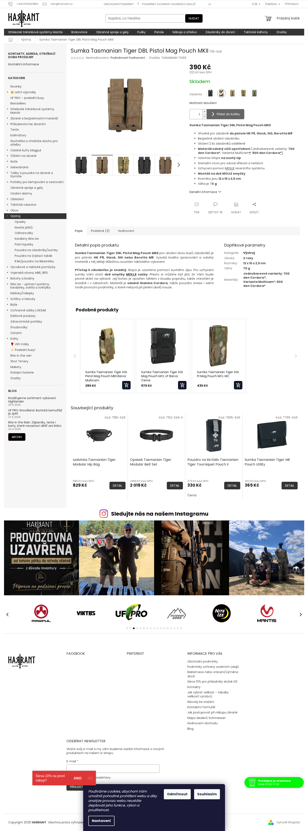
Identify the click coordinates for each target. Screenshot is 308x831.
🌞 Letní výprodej (23, 92)
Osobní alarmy (21, 193)
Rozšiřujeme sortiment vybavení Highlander (32, 400)
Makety (15, 367)
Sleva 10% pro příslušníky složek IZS (212, 681)
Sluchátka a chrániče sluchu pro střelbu (34, 143)
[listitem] (107, 356)
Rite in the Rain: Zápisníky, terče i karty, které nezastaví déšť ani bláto (34, 424)
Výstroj (15, 216)
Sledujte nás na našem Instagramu (160, 513)
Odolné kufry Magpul (25, 150)
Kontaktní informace (23, 64)
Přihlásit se (78, 787)
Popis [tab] (79, 231)
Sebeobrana (19, 167)
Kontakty (193, 687)
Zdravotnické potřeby (26, 321)
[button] (75, 356)
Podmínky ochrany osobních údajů (168, 4)
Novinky (16, 86)
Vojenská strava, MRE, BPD (29, 273)
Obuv (14, 210)
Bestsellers (18, 103)
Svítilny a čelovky (22, 299)
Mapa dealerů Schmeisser (206, 718)
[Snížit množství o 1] (204, 116)
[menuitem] (35, 32)
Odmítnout (177, 794)
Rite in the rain (21, 355)
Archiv (17, 437)
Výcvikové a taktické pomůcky (32, 267)
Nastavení (101, 820)
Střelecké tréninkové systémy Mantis (32, 111)
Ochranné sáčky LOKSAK (28, 310)
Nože (14, 161)
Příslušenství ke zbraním (28, 124)
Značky (15, 378)
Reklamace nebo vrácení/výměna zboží (212, 674)
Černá (191, 495)
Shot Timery (19, 361)
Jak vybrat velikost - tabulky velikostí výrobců (208, 694)
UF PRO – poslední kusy (27, 98)
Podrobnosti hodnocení (127, 58)
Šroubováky (19, 327)
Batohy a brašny (22, 278)
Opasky (20, 222)
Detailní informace (203, 192)
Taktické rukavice (23, 205)
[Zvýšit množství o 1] (204, 111)
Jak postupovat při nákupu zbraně (212, 712)
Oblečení (17, 199)
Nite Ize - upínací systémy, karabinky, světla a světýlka (30, 286)
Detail (117, 485)
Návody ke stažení (200, 702)
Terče (14, 129)
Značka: (167, 58)
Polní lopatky (24, 244)
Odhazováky (24, 233)
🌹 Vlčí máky (19, 344)
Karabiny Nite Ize (27, 239)
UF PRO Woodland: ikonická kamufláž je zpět (35, 412)
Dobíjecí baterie (22, 372)
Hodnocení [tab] (126, 231)
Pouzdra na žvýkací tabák (33, 256)
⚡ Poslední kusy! (22, 350)
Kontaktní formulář (201, 707)
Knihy (14, 339)
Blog (190, 729)
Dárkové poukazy (23, 316)
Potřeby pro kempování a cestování (37, 182)
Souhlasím (207, 794)
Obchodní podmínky (119, 4)
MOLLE (229, 168)
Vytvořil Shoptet (288, 822)
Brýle (13, 305)
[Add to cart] (126, 385)
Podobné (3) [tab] (100, 231)
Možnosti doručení (203, 103)
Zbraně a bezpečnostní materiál (34, 118)
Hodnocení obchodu (202, 723)
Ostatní (16, 333)
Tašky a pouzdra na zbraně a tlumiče (31, 175)
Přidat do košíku (228, 114)
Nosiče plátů (24, 227)
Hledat (194, 18)
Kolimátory (18, 135)
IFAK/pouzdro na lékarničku (34, 261)
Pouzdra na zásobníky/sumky (36, 250)
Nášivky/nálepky (22, 293)
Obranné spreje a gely (26, 188)
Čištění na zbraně (23, 156)
